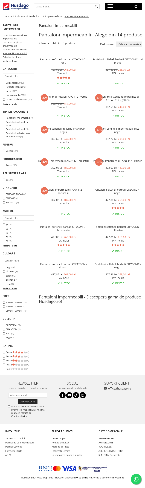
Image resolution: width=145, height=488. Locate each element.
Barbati (9, 150)
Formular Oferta (13, 450)
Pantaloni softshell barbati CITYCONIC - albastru (118, 228)
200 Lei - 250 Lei (14, 306)
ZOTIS (85, 477)
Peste (9, 352)
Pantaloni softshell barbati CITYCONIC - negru (118, 265)
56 (7, 237)
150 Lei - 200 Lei (14, 302)
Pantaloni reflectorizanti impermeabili (18, 135)
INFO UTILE (12, 431)
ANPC (8, 455)
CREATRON (12, 325)
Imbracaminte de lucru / (30, 16)
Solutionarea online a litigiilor (67, 455)
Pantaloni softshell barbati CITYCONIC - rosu (63, 61)
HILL (8, 333)
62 (7, 232)
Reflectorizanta (14, 86)
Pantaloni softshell (15, 129)
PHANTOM (11, 329)
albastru (10, 271)
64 (7, 224)
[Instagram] (83, 395)
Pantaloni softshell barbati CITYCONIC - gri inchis (118, 61)
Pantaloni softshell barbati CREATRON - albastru (63, 265)
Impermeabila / (54, 16)
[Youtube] (69, 395)
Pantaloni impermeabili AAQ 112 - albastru (63, 160)
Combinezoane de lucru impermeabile (15, 37)
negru (9, 267)
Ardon (9, 165)
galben (9, 275)
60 (7, 228)
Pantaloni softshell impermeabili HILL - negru (118, 130)
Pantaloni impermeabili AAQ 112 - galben (117, 160)
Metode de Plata (60, 446)
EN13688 (10, 198)
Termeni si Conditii (15, 438)
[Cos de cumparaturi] (136, 6)
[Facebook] (62, 395)
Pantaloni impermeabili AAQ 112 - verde (63, 96)
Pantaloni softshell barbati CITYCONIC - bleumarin (63, 228)
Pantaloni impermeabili (15, 53)
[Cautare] (96, 6)
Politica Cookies (13, 446)
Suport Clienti (62, 431)
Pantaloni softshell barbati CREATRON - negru (117, 191)
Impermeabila (13, 95)
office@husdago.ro (119, 388)
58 (7, 241)
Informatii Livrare (61, 450)
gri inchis (10, 279)
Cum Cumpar (59, 438)
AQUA (9, 337)
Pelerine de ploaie (12, 57)
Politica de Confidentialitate (21, 414)
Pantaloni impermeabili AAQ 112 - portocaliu (63, 191)
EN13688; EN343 (14, 194)
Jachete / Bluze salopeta (15, 49)
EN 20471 (11, 202)
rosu (8, 284)
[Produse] (111, 7)
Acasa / (9, 16)
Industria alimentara (16, 99)
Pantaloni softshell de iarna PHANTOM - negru (63, 130)
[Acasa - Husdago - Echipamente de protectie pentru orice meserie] (16, 6)
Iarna (8, 91)
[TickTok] (76, 395)
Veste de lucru (10, 61)
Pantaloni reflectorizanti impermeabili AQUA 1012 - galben (117, 98)
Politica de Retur (60, 442)
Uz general (11, 82)
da (7, 179)
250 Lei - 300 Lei (14, 310)
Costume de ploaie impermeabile (12, 44)
